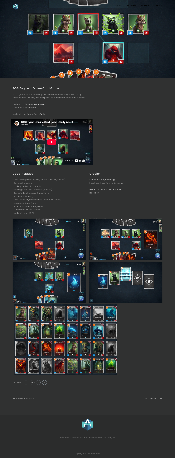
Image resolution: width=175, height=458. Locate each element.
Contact (158, 5)
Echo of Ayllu (39, 114)
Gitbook (32, 107)
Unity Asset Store (36, 104)
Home (118, 5)
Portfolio (145, 5)
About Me (131, 5)
